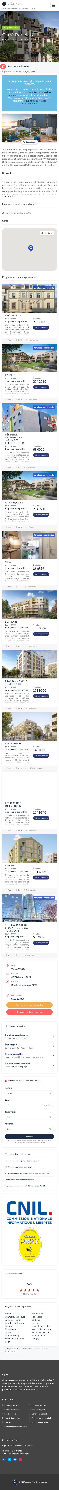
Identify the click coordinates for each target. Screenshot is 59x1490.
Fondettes (37, 1316)
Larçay (35, 1323)
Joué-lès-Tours (12, 1319)
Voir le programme (41, 327)
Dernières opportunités (44, 288)
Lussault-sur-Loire (41, 1326)
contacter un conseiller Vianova (30, 94)
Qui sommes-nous (39, 1405)
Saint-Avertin (38, 1335)
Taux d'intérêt (10, 1112)
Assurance (9, 1124)
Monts (8, 1332)
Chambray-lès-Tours (15, 1316)
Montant (8, 1088)
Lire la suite (8, 196)
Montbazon (10, 1329)
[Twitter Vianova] (9, 1459)
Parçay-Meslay (12, 1335)
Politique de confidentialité (42, 1418)
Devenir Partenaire (11, 1409)
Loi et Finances (10, 1414)
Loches (8, 1326)
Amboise (9, 1313)
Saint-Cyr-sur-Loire (14, 1338)
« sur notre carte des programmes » (33, 102)
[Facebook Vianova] (4, 1459)
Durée (7, 1100)
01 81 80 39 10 (17, 998)
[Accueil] (3, 1349)
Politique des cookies (40, 1422)
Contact (7, 1422)
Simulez (29, 1136)
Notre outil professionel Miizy (15, 1426)
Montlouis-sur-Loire (41, 1329)
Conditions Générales (40, 1414)
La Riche (36, 1319)
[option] (29, 128)
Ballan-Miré (37, 1313)
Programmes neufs (11, 1405)
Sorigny (35, 1338)
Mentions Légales (38, 1409)
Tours (8, 1341)
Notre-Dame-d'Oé (40, 1332)
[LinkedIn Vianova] (15, 1459)
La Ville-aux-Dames (14, 1323)
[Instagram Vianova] (20, 1459)
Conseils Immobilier (12, 1418)
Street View (49, 233)
